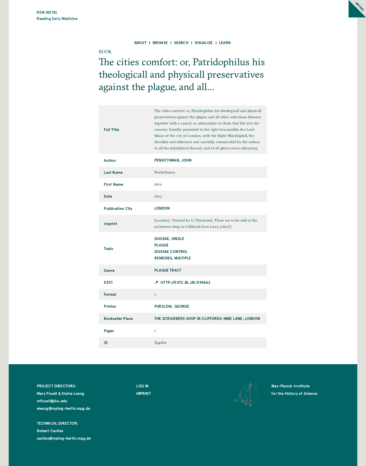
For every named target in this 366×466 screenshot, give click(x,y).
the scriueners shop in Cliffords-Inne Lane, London (207, 318)
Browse (160, 42)
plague (161, 244)
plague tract (167, 270)
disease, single (169, 238)
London (162, 208)
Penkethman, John (173, 160)
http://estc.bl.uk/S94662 (185, 282)
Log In (142, 385)
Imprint (143, 393)
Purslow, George (171, 306)
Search (181, 42)
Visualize (204, 42)
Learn (225, 42)
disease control (171, 251)
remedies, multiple (172, 257)
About (140, 42)
